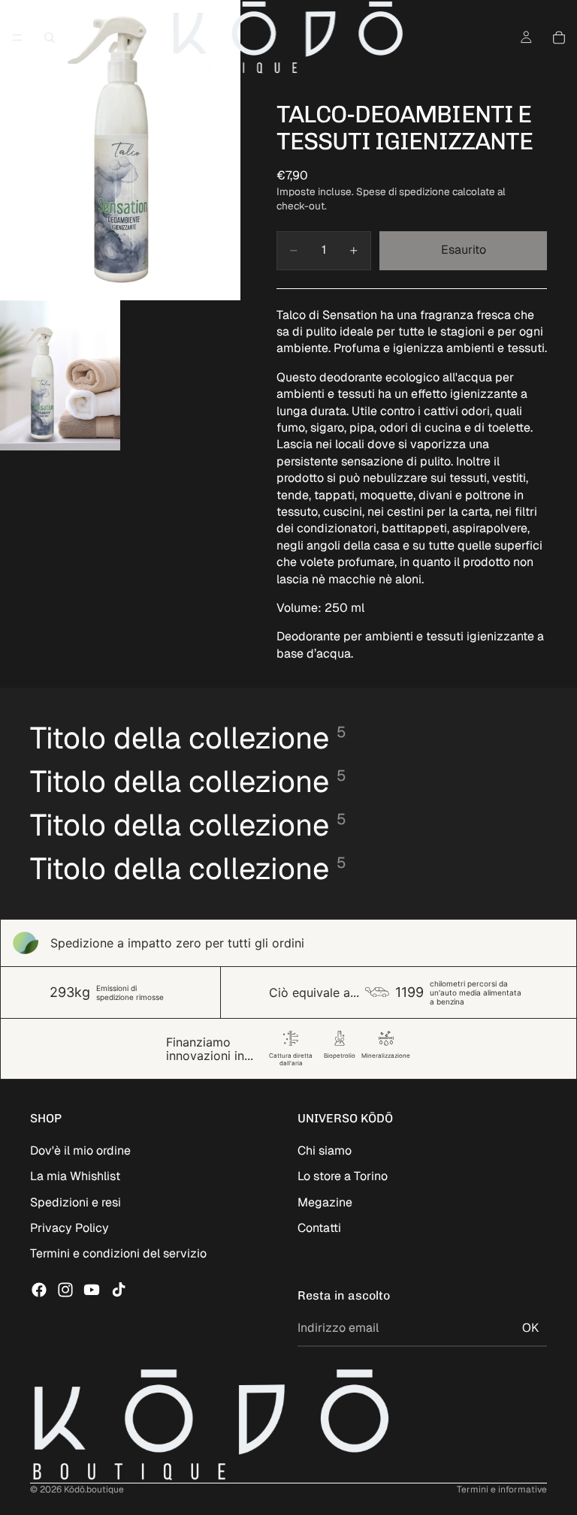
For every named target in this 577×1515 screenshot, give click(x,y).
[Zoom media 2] (60, 375)
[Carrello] (558, 37)
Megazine (325, 1202)
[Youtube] (92, 1290)
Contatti (319, 1228)
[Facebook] (39, 1290)
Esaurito (463, 250)
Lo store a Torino (343, 1176)
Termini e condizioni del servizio (118, 1253)
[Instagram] (65, 1290)
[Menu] (17, 37)
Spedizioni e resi (75, 1202)
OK (530, 1328)
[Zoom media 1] (120, 150)
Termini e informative (502, 1489)
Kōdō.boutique (94, 1489)
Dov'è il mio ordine (80, 1150)
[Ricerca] (49, 37)
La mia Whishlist (75, 1176)
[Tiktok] (119, 1290)
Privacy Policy (69, 1228)
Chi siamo (325, 1150)
